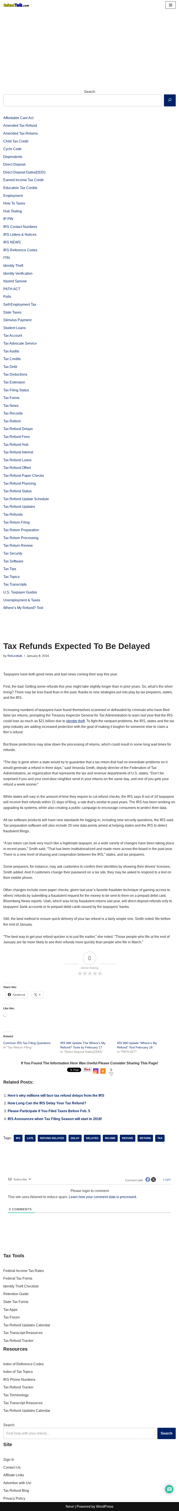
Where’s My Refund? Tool (23, 608)
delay (75, 1138)
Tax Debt (10, 367)
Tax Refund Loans (17, 460)
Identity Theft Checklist (20, 1286)
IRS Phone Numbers (19, 1379)
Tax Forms (11, 398)
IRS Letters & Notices (19, 234)
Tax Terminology (16, 1395)
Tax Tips (9, 569)
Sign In (8, 1459)
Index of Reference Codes (23, 1364)
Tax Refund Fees (16, 437)
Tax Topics (11, 577)
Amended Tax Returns (20, 133)
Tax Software (13, 561)
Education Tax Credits (20, 188)
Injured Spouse (15, 281)
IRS (18, 1138)
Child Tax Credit (15, 141)
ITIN (6, 258)
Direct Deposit (14, 164)
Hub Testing (12, 211)
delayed (92, 1138)
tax (159, 1138)
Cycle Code (12, 149)
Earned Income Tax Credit (23, 180)
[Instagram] (95, 1071)
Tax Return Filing (16, 522)
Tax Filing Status (16, 390)
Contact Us (12, 1467)
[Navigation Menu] (170, 5)
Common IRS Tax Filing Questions (27, 1043)
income (110, 1138)
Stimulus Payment (17, 320)
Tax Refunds (13, 514)
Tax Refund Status (17, 491)
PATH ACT (11, 289)
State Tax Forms (15, 1302)
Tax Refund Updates (19, 506)
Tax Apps (10, 1309)
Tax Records (13, 413)
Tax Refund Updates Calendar (26, 1325)
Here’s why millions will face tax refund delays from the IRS (56, 1095)
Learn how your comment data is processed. (103, 1197)
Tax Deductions (15, 374)
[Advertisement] (89, 43)
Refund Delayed (52, 1138)
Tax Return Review (18, 545)
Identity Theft (13, 265)
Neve (70, 1506)
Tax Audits (11, 351)
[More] (103, 1071)
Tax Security (12, 553)
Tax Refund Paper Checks (23, 475)
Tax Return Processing (20, 538)
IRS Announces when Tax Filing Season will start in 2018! (55, 1119)
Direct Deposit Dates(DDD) (24, 172)
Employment (13, 196)
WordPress (104, 1506)
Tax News (11, 406)
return (145, 1138)
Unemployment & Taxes (21, 600)
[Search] (170, 100)
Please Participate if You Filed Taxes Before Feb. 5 (49, 1111)
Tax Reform (12, 421)
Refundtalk (14, 655)
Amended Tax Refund (20, 125)
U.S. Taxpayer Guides (20, 592)
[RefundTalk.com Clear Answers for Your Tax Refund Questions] (16, 5)
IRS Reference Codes (20, 250)
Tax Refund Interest (18, 452)
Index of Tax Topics (18, 1372)
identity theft (75, 721)
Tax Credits (12, 359)
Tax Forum (11, 1317)
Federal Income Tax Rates (23, 1271)
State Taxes (12, 312)
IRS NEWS (12, 242)
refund (127, 1138)
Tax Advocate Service (20, 343)
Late (30, 1138)
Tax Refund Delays (18, 429)
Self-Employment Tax (19, 304)
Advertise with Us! (17, 1483)
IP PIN (8, 219)
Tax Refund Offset (17, 468)
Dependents (12, 157)
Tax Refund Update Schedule (26, 499)
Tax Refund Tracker (18, 1341)
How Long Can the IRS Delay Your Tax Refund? (47, 1103)
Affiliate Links (13, 1475)
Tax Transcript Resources (23, 1333)
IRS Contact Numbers (20, 227)
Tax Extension (14, 382)
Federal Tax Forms (17, 1278)
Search (89, 92)
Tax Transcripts (15, 584)
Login (166, 1179)
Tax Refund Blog (16, 1490)
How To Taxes (14, 203)
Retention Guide (16, 1294)
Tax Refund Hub (15, 444)
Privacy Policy (14, 1498)
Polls (7, 296)
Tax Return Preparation (21, 530)
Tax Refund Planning (19, 483)
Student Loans (14, 328)
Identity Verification (18, 273)
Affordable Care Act (18, 118)
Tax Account (12, 335)
